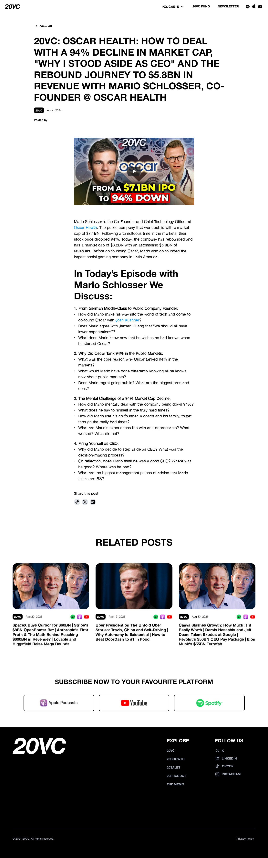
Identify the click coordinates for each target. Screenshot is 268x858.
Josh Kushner (127, 320)
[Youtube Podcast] (86, 617)
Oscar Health (85, 227)
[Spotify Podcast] (73, 617)
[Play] (134, 171)
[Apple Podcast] (79, 617)
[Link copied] (77, 502)
